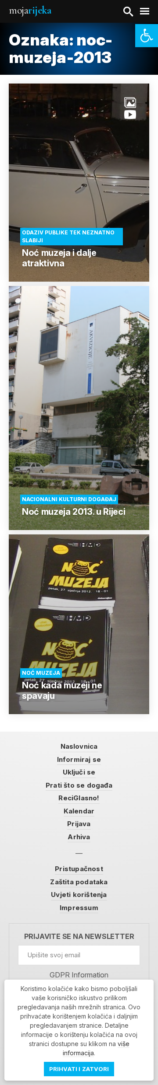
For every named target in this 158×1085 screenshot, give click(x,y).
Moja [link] (30, 10)
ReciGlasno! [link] (78, 798)
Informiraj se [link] (79, 759)
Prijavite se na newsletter (79, 936)
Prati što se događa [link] (79, 785)
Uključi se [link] (79, 772)
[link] (146, 35)
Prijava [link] (78, 824)
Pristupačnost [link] (79, 869)
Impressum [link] (79, 908)
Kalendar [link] (79, 811)
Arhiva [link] (79, 837)
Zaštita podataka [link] (79, 882)
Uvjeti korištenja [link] (79, 894)
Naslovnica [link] (79, 746)
